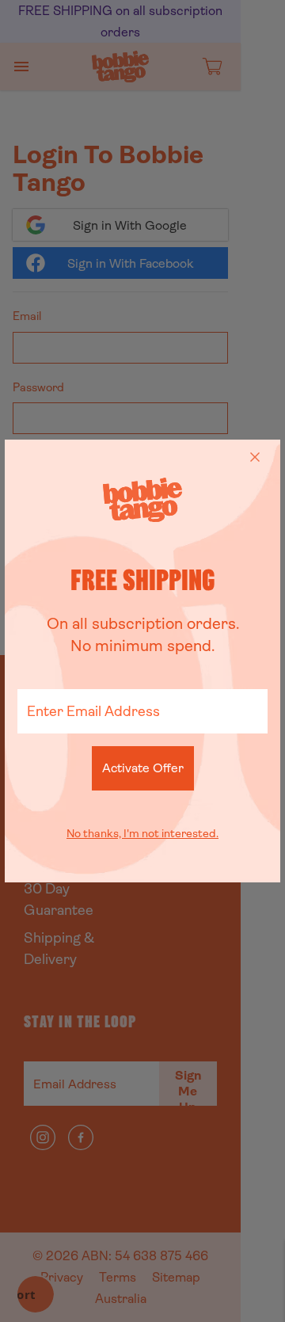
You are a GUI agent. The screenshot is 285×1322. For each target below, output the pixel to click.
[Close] (255, 457)
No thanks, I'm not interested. (142, 833)
